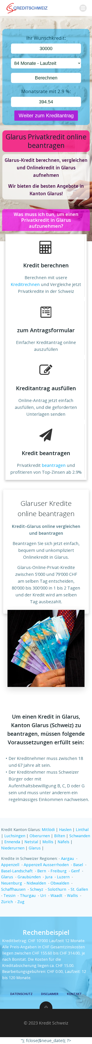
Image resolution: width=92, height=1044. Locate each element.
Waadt (56, 895)
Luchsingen (15, 835)
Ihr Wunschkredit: (46, 38)
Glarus (35, 847)
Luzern (63, 876)
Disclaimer (49, 994)
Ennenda (12, 841)
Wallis (72, 895)
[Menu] (83, 8)
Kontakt (74, 994)
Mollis (48, 841)
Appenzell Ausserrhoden (46, 864)
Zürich (7, 901)
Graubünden (29, 876)
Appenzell (10, 864)
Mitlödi (49, 829)
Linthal (82, 829)
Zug (20, 901)
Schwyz (36, 889)
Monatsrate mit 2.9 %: (46, 91)
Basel (78, 864)
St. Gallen (79, 889)
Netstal (31, 841)
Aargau (67, 858)
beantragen (54, 465)
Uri (43, 895)
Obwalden (59, 883)
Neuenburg (11, 883)
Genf (75, 870)
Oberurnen (40, 835)
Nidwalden (36, 883)
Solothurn (57, 889)
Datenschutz (21, 994)
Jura (48, 876)
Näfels (64, 841)
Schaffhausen (13, 889)
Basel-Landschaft (17, 870)
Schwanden (79, 835)
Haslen (66, 829)
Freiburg (58, 870)
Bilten (60, 835)
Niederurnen (13, 847)
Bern (41, 870)
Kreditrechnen (25, 284)
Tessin (9, 895)
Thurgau (28, 895)
